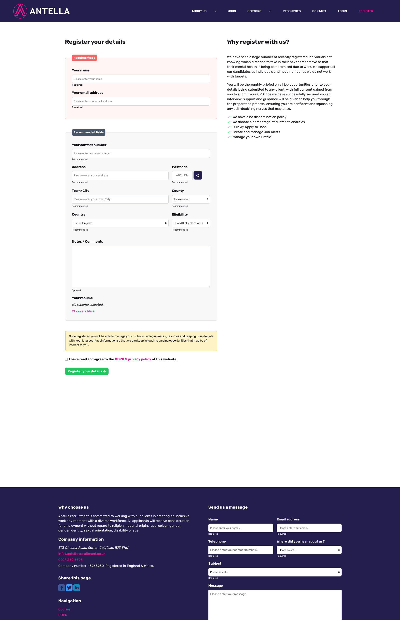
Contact (319, 11)
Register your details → (87, 371)
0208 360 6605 (70, 560)
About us (199, 11)
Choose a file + (83, 311)
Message (215, 586)
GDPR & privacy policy (133, 359)
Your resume (82, 298)
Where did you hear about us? (301, 541)
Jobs (232, 11)
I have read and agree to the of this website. (123, 359)
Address (79, 167)
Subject (214, 563)
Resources (292, 11)
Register (366, 11)
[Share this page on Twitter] (69, 587)
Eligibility (180, 214)
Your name (80, 70)
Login (342, 11)
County (178, 191)
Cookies (64, 609)
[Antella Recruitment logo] (41, 11)
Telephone (217, 541)
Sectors (254, 11)
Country (78, 214)
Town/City (80, 191)
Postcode (180, 167)
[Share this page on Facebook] (62, 587)
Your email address (87, 93)
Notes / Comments (87, 241)
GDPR (62, 615)
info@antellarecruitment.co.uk (81, 554)
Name (213, 519)
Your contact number (89, 145)
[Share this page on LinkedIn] (76, 587)
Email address (288, 519)
